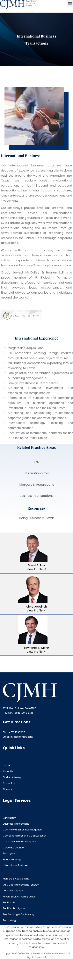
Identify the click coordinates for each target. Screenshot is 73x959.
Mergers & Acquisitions (36, 484)
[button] (70, 3)
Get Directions (17, 722)
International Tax (37, 473)
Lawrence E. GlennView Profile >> (36, 650)
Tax (36, 462)
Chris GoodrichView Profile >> (36, 608)
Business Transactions (36, 495)
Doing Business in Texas (36, 518)
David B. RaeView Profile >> (37, 567)
